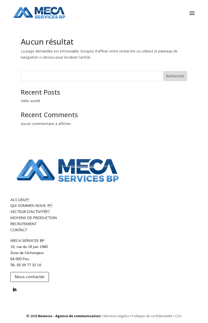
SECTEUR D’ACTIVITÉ (29, 212)
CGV (178, 316)
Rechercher (175, 76)
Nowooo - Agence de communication (69, 316)
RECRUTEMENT (23, 224)
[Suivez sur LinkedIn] (14, 289)
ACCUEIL (18, 200)
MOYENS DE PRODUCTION (33, 218)
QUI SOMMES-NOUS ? (29, 206)
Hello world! (30, 100)
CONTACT (18, 230)
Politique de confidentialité (152, 316)
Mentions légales (116, 316)
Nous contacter (30, 276)
